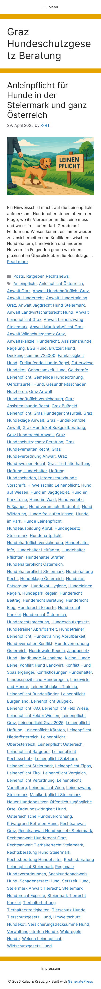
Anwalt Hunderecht (25, 298)
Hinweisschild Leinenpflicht (53, 485)
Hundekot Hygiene (48, 586)
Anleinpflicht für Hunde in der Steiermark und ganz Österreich (47, 100)
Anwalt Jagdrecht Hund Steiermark (51, 305)
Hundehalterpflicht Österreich (35, 564)
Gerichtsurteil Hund (25, 384)
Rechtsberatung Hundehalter (34, 859)
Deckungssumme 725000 (31, 355)
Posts (18, 276)
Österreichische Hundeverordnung (39, 816)
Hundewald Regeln (47, 650)
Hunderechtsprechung (28, 622)
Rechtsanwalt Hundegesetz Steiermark (55, 830)
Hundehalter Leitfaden (37, 550)
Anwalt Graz (18, 290)
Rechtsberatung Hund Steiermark (38, 852)
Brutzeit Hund (62, 348)
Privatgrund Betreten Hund (32, 823)
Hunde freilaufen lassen (51, 514)
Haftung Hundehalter (27, 470)
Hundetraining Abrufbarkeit (59, 636)
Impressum (50, 968)
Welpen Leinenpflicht (41, 938)
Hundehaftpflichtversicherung (35, 542)
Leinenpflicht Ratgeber (28, 751)
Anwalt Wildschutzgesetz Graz (36, 334)
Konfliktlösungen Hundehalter (64, 672)
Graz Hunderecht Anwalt (30, 434)
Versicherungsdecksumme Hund (58, 924)
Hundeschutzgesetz (70, 622)
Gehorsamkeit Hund (47, 370)
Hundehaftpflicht (46, 535)
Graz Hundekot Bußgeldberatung (54, 427)
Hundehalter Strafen (45, 557)
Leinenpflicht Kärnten (45, 730)
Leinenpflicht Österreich (60, 744)
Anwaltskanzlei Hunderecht (33, 341)
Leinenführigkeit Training (54, 686)
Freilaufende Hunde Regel (44, 362)
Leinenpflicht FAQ (23, 708)
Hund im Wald (42, 499)
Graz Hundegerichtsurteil (57, 413)
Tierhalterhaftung (39, 902)
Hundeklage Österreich (42, 578)
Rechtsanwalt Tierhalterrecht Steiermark (45, 845)
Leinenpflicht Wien (46, 787)
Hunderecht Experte (37, 607)
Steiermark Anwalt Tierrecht (33, 888)
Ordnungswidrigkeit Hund (42, 809)
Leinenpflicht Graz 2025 (40, 722)
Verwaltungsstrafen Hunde (32, 931)
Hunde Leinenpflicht (42, 521)
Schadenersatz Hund (40, 881)
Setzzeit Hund (75, 881)
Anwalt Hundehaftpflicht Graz (61, 290)
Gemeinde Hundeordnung (58, 377)
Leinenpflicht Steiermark (30, 766)
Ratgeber (34, 276)
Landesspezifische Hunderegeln (37, 679)
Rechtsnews (57, 276)
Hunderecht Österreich (44, 614)
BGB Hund (37, 348)
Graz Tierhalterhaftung (69, 463)
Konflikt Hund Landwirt (41, 665)
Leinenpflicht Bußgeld (51, 701)
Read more (17, 261)
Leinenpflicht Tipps (73, 766)
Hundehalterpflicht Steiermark (35, 571)
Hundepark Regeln (39, 593)
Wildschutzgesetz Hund (29, 946)
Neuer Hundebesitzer (27, 802)
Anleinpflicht (25, 283)
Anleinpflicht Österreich (61, 283)
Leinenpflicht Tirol (24, 773)
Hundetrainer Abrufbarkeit (32, 629)
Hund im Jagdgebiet (50, 492)
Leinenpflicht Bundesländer (32, 694)
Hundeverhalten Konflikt (29, 643)
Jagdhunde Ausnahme (41, 658)
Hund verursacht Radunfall (54, 506)
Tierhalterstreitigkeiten (28, 910)
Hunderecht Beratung (43, 600)
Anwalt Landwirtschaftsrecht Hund (40, 312)
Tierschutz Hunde (68, 910)
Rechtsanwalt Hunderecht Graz (36, 838)
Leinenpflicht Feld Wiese (65, 708)
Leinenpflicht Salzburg (56, 758)
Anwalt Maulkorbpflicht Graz (56, 326)
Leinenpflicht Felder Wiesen (33, 715)
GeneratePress (80, 981)
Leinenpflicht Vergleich (64, 773)
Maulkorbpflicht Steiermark (55, 794)
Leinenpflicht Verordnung (30, 780)
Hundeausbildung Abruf (29, 528)
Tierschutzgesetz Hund (29, 917)
